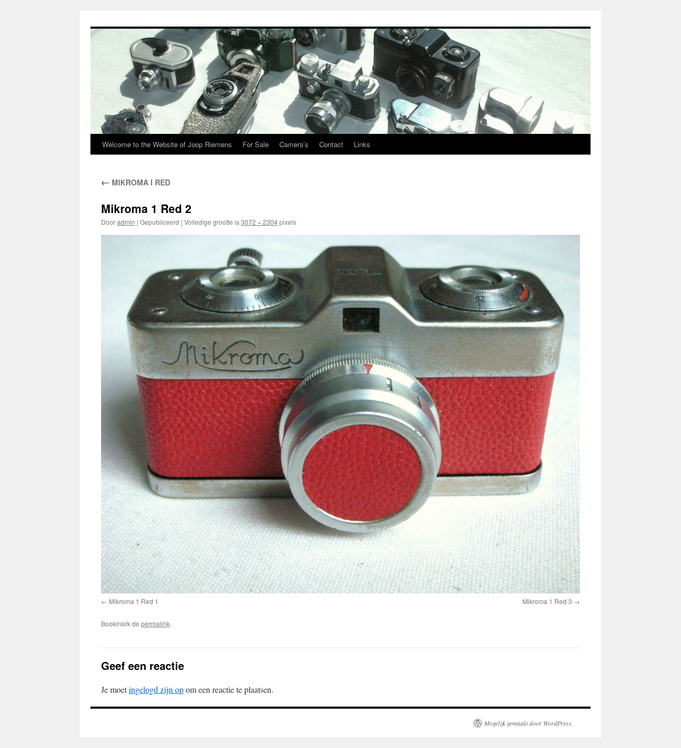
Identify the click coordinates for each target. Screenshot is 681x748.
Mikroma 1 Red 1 (134, 601)
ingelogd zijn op (156, 689)
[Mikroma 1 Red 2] (340, 414)
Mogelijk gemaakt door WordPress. (528, 723)
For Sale (256, 144)
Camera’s (294, 144)
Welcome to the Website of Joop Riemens (167, 144)
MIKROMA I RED (135, 182)
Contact (331, 144)
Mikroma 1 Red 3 (547, 601)
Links (362, 144)
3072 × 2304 (259, 221)
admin (126, 221)
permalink (155, 623)
